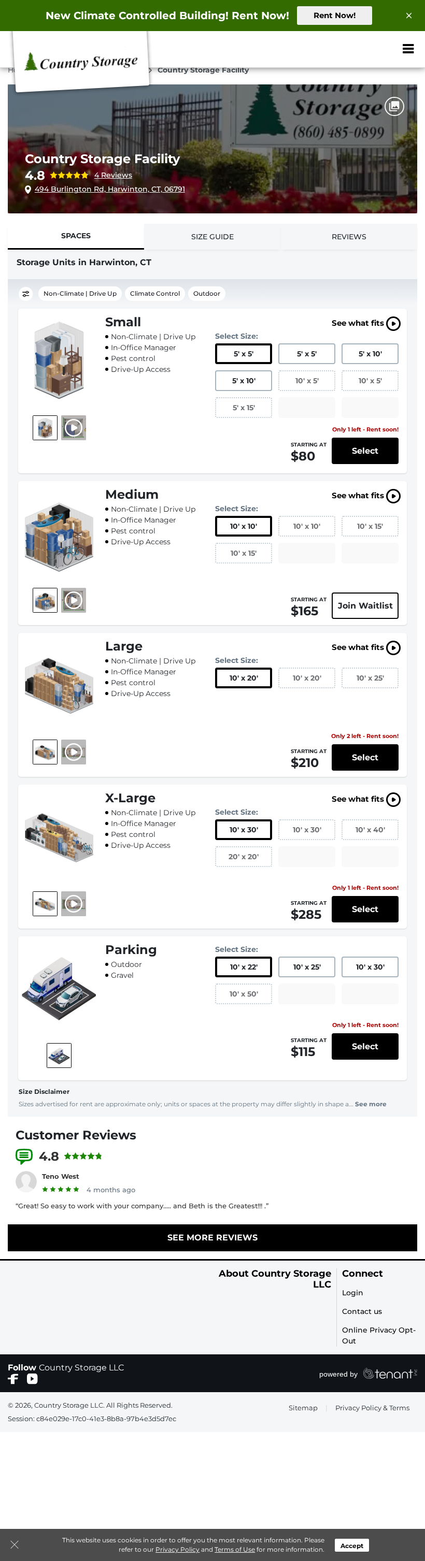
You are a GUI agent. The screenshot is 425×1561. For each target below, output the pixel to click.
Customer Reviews (76, 1135)
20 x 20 (244, 856)
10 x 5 (307, 380)
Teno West (60, 1176)
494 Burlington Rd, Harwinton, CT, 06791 (110, 189)
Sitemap (303, 1408)
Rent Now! (335, 15)
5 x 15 (244, 407)
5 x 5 (243, 353)
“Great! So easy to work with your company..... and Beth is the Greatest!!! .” (142, 1206)
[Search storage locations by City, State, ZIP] (379, 49)
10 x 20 (244, 678)
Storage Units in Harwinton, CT (84, 262)
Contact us (362, 1311)
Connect (362, 1273)
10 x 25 (370, 678)
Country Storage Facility (102, 158)
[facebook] (13, 1378)
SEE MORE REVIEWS (212, 1237)
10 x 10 (243, 526)
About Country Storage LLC (275, 1279)
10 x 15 (370, 526)
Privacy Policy (177, 1549)
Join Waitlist (365, 606)
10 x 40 (370, 829)
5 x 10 (370, 353)
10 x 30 (244, 829)
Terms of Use (235, 1549)
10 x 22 (244, 967)
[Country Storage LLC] (81, 63)
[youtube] (32, 1378)
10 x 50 (244, 994)
